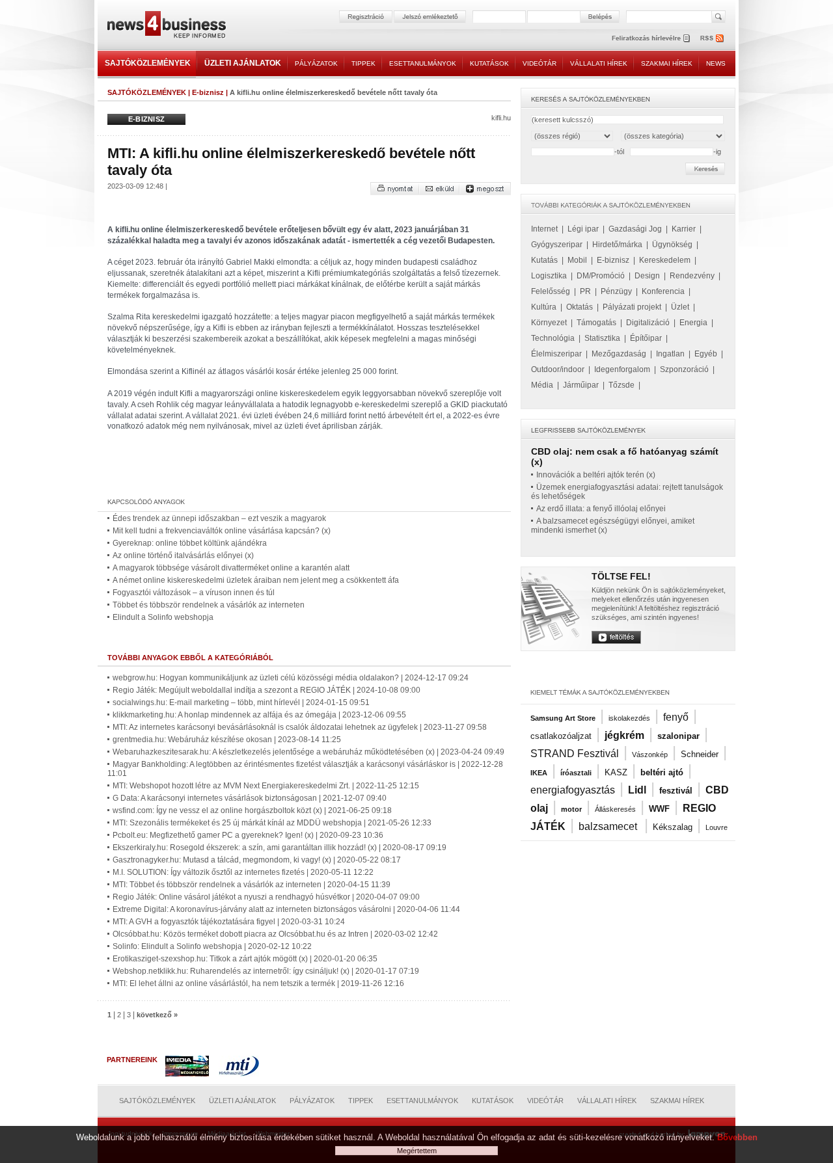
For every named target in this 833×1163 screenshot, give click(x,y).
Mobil (577, 260)
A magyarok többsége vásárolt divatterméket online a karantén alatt (231, 567)
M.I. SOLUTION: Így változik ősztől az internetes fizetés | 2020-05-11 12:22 (243, 872)
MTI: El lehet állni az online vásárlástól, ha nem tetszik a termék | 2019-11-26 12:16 (258, 983)
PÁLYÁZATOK (316, 63)
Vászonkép (650, 754)
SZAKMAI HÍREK (666, 63)
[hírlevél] (651, 38)
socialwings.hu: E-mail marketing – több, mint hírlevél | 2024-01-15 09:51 (241, 702)
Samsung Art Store (562, 718)
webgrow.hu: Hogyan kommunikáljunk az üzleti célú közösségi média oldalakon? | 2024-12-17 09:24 (291, 677)
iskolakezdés (629, 718)
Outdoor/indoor (557, 369)
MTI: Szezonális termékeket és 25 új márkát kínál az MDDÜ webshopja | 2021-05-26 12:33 (272, 822)
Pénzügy (616, 291)
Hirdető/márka (617, 244)
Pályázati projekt (632, 307)
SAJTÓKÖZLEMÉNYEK (148, 63)
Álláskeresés (615, 809)
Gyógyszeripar (556, 244)
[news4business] (166, 26)
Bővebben (737, 1137)
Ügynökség (672, 244)
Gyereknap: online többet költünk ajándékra (190, 543)
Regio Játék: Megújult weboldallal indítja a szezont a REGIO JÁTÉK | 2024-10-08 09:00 (266, 690)
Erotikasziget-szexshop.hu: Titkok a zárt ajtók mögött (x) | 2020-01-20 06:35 (245, 958)
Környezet (549, 322)
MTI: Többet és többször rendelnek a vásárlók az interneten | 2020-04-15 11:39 (251, 884)
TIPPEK (363, 63)
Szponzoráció (684, 369)
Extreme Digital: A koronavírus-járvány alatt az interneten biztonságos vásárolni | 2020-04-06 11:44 (286, 909)
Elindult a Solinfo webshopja (163, 617)
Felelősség (550, 291)
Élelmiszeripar (556, 353)
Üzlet (680, 307)
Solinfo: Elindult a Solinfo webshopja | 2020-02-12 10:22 (212, 946)
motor (571, 809)
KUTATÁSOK (489, 63)
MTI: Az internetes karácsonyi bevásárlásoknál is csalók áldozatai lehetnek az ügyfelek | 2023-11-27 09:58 (300, 727)
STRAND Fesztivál (574, 753)
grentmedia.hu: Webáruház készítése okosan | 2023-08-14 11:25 (227, 739)
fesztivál (675, 790)
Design (647, 275)
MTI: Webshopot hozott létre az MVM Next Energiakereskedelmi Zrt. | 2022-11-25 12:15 (266, 785)
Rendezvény (692, 275)
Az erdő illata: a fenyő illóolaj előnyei (601, 508)
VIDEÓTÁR (539, 63)
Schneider (699, 754)
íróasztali (576, 773)
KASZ (616, 772)
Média (542, 385)
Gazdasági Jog (635, 229)
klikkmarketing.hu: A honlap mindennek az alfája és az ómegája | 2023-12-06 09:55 (259, 714)
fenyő (676, 717)
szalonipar (678, 736)
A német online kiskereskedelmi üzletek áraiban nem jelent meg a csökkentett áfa (256, 580)
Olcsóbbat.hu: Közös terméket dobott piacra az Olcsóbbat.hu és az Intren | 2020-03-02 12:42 (275, 934)
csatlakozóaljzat (561, 736)
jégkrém (624, 735)
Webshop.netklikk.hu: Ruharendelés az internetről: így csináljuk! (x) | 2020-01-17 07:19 (266, 971)
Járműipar (581, 385)
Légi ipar (583, 229)
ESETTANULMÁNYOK (422, 63)
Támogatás (596, 322)
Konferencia (663, 291)
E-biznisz (208, 92)
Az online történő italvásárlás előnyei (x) (183, 555)
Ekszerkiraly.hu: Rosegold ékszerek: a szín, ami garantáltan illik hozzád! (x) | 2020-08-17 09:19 (279, 847)
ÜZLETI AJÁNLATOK (242, 63)
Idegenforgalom (622, 369)
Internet (544, 229)
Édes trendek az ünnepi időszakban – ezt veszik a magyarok (219, 518)
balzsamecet (609, 826)
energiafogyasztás (572, 789)
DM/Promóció (601, 275)
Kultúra (543, 307)
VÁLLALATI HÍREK (598, 63)
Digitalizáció (648, 322)
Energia (693, 322)
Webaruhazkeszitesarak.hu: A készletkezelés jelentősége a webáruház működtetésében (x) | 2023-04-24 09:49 (308, 751)
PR (585, 291)
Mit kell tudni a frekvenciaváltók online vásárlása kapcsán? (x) (222, 530)
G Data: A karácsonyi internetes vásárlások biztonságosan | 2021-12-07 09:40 (250, 798)
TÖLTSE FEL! (621, 576)
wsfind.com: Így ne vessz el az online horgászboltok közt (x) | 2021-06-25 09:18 (252, 810)
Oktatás (579, 307)
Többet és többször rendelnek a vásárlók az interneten (209, 604)
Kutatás (544, 260)
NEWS (716, 63)
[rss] (713, 38)
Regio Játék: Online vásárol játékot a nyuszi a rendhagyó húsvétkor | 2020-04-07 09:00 (266, 897)
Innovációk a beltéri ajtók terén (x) (595, 474)
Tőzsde (621, 385)
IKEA (538, 773)
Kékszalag (672, 827)
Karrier (684, 229)
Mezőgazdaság (619, 353)
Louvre (716, 827)
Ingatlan (670, 353)
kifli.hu (501, 118)
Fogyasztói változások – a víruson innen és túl (194, 592)
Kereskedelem (664, 260)
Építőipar (646, 338)
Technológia (553, 338)
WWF (659, 809)
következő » (157, 1015)
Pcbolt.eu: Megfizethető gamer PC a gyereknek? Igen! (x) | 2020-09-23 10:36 (248, 835)
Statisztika (602, 338)
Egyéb (705, 353)
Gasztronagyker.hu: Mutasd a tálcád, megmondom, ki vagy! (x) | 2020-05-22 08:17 (257, 859)
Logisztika (549, 275)
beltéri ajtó (661, 772)
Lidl (637, 789)
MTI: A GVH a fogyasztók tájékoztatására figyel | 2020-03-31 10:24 (229, 921)
